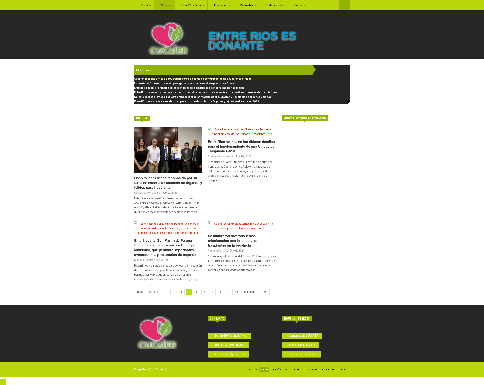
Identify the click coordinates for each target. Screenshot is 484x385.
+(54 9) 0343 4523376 (301, 344)
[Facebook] (344, 69)
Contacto (343, 369)
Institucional (328, 369)
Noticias (264, 369)
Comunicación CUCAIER (303, 335)
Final (264, 291)
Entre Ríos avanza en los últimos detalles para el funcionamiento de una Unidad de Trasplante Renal (241, 146)
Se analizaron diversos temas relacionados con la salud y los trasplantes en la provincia (233, 240)
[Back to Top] (3, 382)
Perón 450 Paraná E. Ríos (231, 335)
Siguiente (249, 291)
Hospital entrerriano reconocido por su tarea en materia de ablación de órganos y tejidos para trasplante (168, 182)
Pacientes (312, 369)
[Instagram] (344, 74)
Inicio (140, 291)
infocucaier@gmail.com (230, 354)
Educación (297, 369)
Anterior (154, 291)
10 (236, 291)
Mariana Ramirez (144, 259)
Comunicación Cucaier (147, 192)
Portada (253, 369)
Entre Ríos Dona (279, 369)
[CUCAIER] (168, 38)
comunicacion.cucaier (302, 354)
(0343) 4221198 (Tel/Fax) (230, 344)
